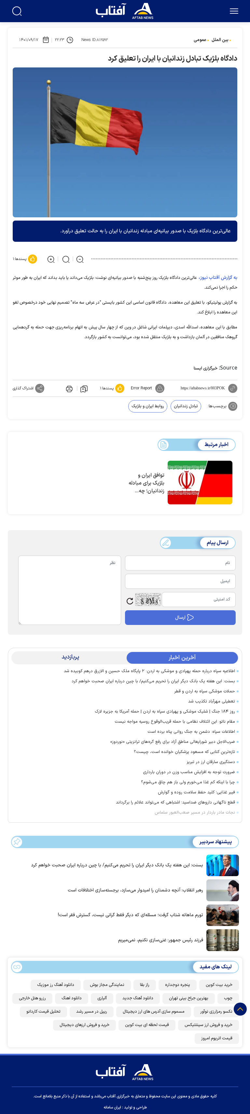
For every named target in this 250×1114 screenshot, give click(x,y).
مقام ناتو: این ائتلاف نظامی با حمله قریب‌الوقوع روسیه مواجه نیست (175, 721)
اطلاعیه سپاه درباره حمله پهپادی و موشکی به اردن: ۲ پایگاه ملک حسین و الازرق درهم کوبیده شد (149, 671)
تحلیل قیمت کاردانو (43, 1011)
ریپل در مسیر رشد (91, 1011)
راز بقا (144, 985)
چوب (228, 998)
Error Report (141, 388)
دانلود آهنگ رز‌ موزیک (55, 985)
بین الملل (220, 40)
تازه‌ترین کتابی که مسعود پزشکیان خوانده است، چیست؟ (184, 752)
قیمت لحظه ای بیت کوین (147, 1025)
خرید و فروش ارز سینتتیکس (208, 1025)
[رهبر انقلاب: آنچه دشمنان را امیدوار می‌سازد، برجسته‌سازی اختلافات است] (221, 889)
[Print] (69, 388)
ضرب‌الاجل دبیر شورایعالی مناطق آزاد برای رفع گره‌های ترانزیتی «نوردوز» (171, 742)
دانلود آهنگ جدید (137, 998)
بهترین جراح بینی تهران (188, 998)
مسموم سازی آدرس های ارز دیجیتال (154, 1011)
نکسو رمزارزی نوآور (216, 1011)
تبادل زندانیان (186, 406)
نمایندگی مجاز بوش (107, 985)
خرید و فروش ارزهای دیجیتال (84, 1025)
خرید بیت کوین (219, 985)
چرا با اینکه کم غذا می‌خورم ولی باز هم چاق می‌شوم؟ (188, 782)
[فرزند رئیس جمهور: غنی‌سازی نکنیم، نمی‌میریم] (221, 939)
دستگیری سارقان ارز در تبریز (211, 762)
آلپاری (102, 998)
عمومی (200, 40)
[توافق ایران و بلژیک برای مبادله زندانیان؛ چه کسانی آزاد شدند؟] (200, 482)
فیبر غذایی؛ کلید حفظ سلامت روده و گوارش (196, 792)
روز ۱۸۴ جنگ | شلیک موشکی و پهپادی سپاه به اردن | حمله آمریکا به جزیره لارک (165, 711)
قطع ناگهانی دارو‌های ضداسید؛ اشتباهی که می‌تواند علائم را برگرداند (175, 802)
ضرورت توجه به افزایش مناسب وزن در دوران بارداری (189, 772)
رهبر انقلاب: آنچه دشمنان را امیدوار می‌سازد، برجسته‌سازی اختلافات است (135, 890)
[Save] (84, 388)
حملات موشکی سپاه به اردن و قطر (204, 691)
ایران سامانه (112, 1107)
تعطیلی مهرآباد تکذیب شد (211, 701)
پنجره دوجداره (177, 985)
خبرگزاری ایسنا (205, 368)
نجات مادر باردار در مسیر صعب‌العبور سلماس (195, 812)
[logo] (126, 10)
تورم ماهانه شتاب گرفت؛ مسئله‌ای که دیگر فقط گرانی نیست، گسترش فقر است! (130, 915)
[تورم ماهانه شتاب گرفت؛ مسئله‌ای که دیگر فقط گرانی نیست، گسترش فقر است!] (221, 914)
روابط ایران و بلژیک (148, 406)
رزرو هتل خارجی (32, 998)
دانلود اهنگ (72, 998)
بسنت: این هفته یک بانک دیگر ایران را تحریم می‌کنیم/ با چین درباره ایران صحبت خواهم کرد (153, 681)
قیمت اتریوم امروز (216, 1038)
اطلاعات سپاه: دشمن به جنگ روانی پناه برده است (191, 732)
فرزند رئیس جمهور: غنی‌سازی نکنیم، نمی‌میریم (160, 940)
